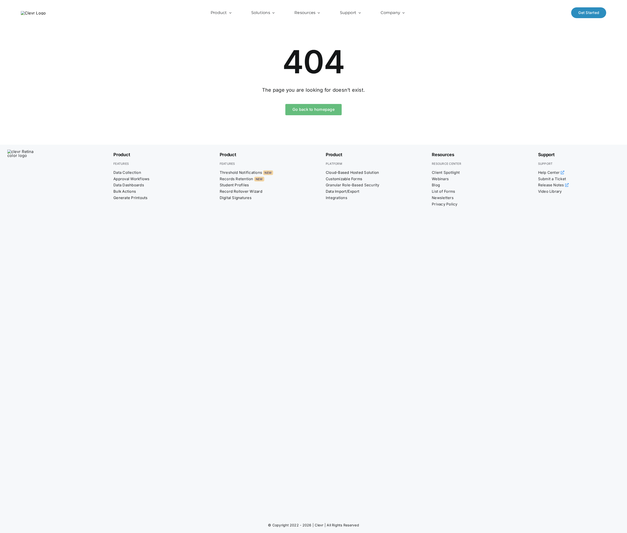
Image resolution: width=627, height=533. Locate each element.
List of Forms (443, 191)
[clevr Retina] (25, 151)
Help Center (549, 172)
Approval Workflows (131, 179)
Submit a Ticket (552, 179)
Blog (436, 185)
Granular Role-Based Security (352, 185)
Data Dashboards (128, 185)
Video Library (550, 191)
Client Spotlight (446, 172)
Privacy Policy (444, 204)
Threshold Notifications (241, 172)
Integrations (336, 197)
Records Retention (236, 179)
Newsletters (443, 197)
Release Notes (551, 185)
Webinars (440, 179)
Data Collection (127, 172)
